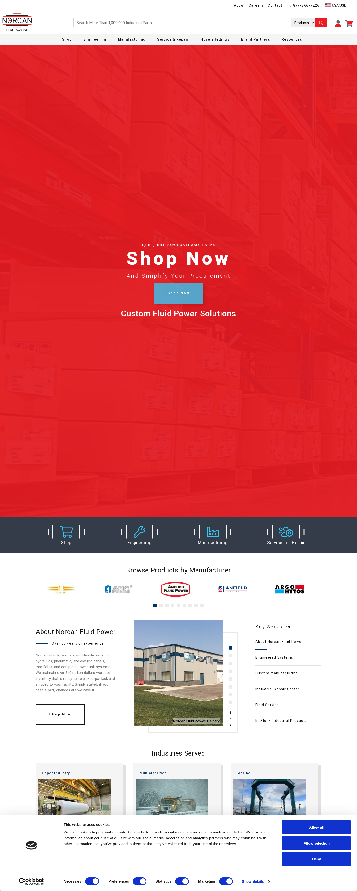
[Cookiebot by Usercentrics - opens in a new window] (31, 881)
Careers (256, 5)
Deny (316, 859)
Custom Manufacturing (276, 673)
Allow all (316, 827)
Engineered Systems (274, 657)
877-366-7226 (306, 5)
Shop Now (178, 293)
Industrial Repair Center (277, 689)
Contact (275, 5)
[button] (66, 535)
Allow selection (317, 843)
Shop (67, 39)
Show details (253, 881)
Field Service (267, 705)
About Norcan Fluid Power (279, 642)
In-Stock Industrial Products (281, 721)
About (239, 5)
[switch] (139, 881)
